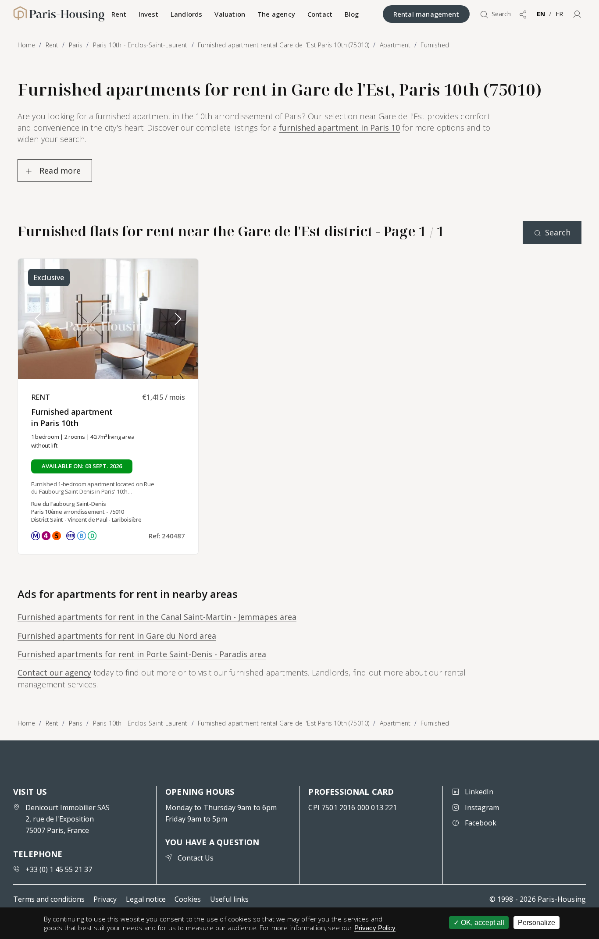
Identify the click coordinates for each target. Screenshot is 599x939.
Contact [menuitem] (319, 14)
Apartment (395, 723)
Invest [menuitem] (148, 14)
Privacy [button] (105, 899)
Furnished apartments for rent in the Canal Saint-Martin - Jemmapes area (157, 617)
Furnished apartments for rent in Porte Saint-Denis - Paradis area (142, 654)
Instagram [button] (482, 807)
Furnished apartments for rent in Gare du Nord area (117, 635)
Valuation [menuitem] (229, 14)
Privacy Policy (375, 928)
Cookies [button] (188, 899)
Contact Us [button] (196, 858)
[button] (577, 14)
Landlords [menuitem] (187, 14)
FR (559, 14)
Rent (52, 723)
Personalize (536, 922)
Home (27, 723)
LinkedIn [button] (479, 792)
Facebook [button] (480, 823)
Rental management (426, 14)
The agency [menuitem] (276, 14)
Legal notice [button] (146, 899)
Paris (76, 723)
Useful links (229, 899)
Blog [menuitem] (352, 14)
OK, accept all (481, 922)
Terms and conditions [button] (49, 899)
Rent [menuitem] (118, 14)
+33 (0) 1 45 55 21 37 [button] (58, 869)
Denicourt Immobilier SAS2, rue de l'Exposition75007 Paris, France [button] (67, 819)
